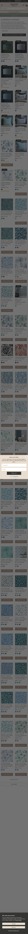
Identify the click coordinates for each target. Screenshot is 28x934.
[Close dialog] (26, 456)
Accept (13, 924)
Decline (14, 927)
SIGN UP (14, 473)
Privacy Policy (18, 920)
